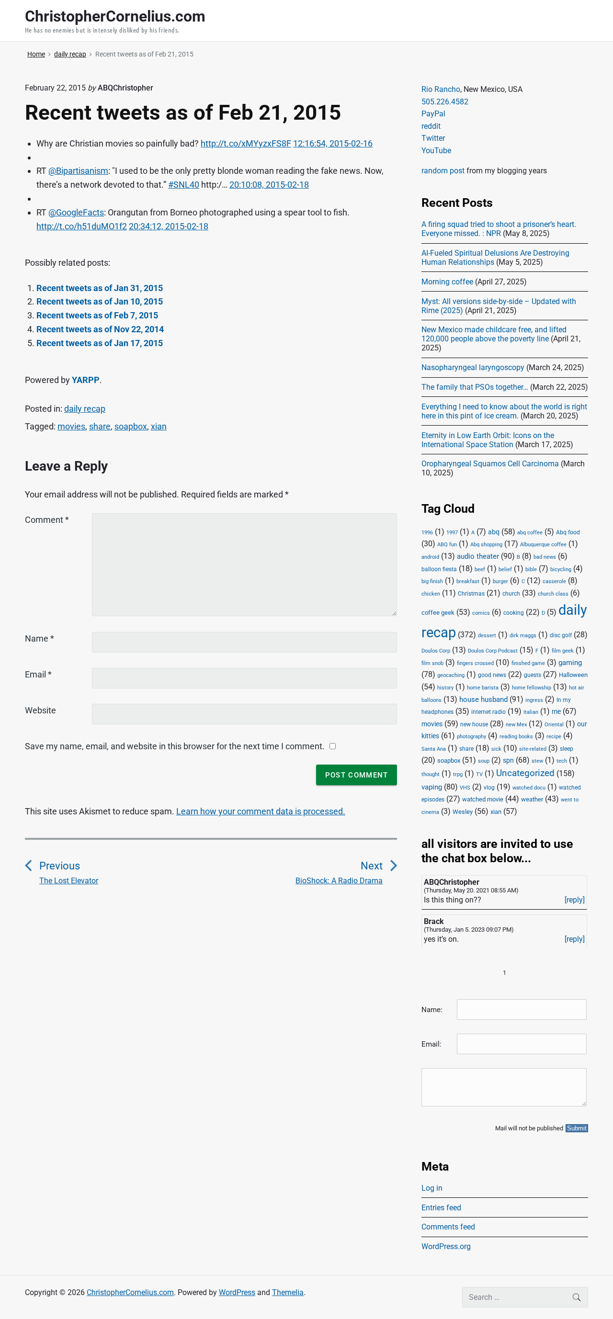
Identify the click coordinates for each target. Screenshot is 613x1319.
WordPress (237, 1292)
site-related (532, 749)
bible (531, 569)
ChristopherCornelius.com (130, 1292)
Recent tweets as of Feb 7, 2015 (97, 315)
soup (483, 761)
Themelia (288, 1292)
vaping (431, 787)
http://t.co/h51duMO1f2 (81, 226)
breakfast (467, 581)
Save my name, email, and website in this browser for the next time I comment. (175, 746)
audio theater (478, 556)
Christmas (471, 593)
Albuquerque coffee (543, 544)
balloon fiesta (439, 569)
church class (553, 594)
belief (505, 569)
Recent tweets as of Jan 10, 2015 (99, 301)
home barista (483, 688)
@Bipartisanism (78, 171)
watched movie (482, 799)
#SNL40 (183, 185)
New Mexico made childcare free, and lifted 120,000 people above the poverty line (494, 334)
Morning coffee (447, 281)
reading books (516, 736)
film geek (563, 651)
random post (443, 170)
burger (500, 581)
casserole (554, 581)
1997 (452, 533)
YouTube (436, 150)
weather (532, 799)
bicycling (560, 569)
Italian (530, 712)
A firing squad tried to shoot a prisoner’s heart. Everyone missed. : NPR (498, 229)
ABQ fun (447, 544)
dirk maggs (523, 635)
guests (532, 675)
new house (474, 724)
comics (481, 613)
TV (479, 774)
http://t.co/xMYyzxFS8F (246, 143)
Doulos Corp (435, 651)
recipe (553, 736)
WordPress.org (446, 1246)
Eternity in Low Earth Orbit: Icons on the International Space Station (487, 440)
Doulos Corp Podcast (493, 650)
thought (430, 774)
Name (39, 638)
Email (38, 674)
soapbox (130, 426)
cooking (513, 612)
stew (537, 761)
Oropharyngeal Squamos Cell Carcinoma (490, 463)
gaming (570, 663)
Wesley (463, 811)
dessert (487, 635)
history (445, 688)
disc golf (561, 635)
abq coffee (530, 533)
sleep (566, 748)
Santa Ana (433, 749)
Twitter (433, 138)
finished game (528, 663)
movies (71, 426)
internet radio (488, 712)
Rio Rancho (440, 89)
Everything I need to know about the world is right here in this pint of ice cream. (504, 411)
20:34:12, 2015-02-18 (168, 226)
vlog (489, 787)
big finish (432, 581)
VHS (465, 788)
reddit (431, 126)
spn (508, 760)
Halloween (573, 674)
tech (561, 761)
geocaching (451, 675)
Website (40, 710)
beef (480, 569)
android (430, 557)
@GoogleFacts (76, 212)
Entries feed (441, 1207)
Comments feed (448, 1226)
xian (159, 426)
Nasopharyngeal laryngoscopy (472, 367)
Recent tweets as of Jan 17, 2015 (99, 343)
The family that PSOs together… (474, 387)
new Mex (516, 725)
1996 (427, 533)
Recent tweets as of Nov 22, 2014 (100, 329)
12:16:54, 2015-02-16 (333, 143)
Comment (47, 520)
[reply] (575, 899)
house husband (483, 699)
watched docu (528, 788)
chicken (430, 594)
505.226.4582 (444, 101)
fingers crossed (475, 663)
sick (496, 749)
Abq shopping (486, 544)
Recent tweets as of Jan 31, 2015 (99, 288)
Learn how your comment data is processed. (260, 811)
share (100, 426)
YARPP (86, 380)
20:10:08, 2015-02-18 (269, 185)
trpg (458, 774)
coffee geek (437, 612)
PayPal (433, 113)
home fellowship (531, 688)
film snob (432, 663)
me (556, 711)
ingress (534, 700)
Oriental (554, 725)
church (511, 593)
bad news (545, 557)
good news (492, 675)
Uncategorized (525, 773)
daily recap (84, 409)
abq (493, 532)
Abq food (568, 532)
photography (471, 736)
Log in (432, 1188)
